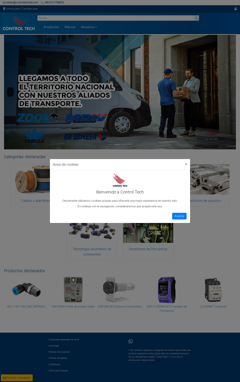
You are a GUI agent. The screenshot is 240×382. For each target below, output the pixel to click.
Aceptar (179, 216)
